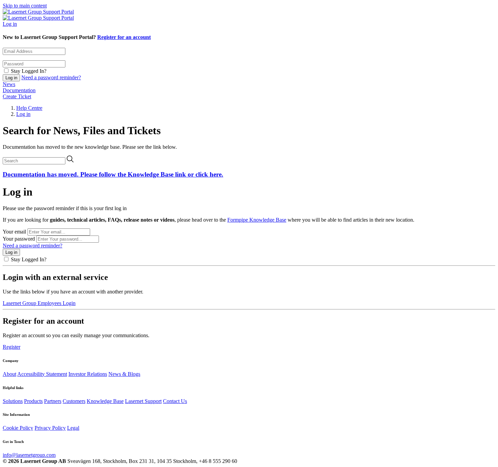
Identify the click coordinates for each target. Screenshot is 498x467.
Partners (52, 401)
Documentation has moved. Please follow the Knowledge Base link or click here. (113, 174)
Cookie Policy (18, 428)
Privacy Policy (50, 428)
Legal (73, 428)
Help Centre (29, 108)
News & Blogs (124, 374)
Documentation (19, 90)
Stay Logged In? (28, 71)
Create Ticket (17, 96)
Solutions (13, 401)
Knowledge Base (105, 401)
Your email (14, 232)
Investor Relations (87, 374)
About (9, 374)
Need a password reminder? (51, 77)
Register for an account (124, 37)
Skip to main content (25, 5)
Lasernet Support (143, 401)
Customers (74, 401)
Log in (10, 24)
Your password (19, 239)
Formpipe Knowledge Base (256, 220)
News (9, 84)
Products (33, 401)
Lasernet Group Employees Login (39, 303)
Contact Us (175, 401)
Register (11, 347)
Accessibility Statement (42, 374)
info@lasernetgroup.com (29, 455)
